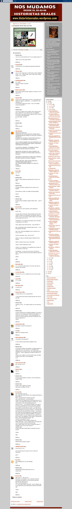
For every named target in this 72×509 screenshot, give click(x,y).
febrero (50, 268)
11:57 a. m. (18, 308)
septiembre (51, 109)
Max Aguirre (18, 285)
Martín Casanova (19, 89)
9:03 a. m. (18, 494)
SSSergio (18, 71)
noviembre (51, 106)
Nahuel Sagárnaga (19, 337)
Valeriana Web (50, 303)
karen (17, 459)
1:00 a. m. (18, 78)
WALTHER (18, 131)
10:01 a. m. (18, 204)
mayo (50, 263)
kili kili (17, 171)
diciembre (51, 104)
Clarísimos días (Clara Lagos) (54, 160)
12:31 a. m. (18, 68)
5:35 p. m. (18, 389)
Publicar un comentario (17, 497)
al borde (50, 178)
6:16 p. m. (18, 334)
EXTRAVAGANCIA (19, 80)
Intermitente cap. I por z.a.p (54, 253)
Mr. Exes (17, 206)
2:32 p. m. (18, 328)
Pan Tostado (49, 296)
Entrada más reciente (15, 501)
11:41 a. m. (18, 289)
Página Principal (28, 501)
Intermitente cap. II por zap (53, 213)
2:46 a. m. (18, 95)
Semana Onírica (19, 292)
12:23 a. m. (18, 62)
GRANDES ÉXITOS (20, 446)
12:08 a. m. (18, 360)
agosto (50, 258)
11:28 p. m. (18, 344)
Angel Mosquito (19, 324)
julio (49, 259)
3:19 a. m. (18, 107)
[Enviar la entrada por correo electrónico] (41, 49)
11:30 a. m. (18, 283)
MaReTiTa (18, 369)
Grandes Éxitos (50, 286)
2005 (49, 273)
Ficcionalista (49, 284)
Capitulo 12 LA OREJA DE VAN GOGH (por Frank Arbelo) (53, 199)
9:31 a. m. (18, 183)
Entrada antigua (40, 501)
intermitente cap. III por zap (54, 148)
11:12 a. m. (18, 276)
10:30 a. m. (18, 444)
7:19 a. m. (18, 168)
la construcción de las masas (54, 116)
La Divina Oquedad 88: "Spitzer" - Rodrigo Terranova (53, 222)
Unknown (18, 97)
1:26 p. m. (18, 366)
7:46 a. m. (18, 175)
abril (50, 264)
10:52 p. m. (18, 473)
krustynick (18, 64)
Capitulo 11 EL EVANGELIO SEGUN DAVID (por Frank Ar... (54, 238)
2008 (49, 101)
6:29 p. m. (18, 437)
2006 (49, 271)
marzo (50, 266)
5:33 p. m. (18, 381)
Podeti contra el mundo (52, 298)
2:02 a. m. (18, 87)
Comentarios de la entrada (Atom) (24, 504)
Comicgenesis (50, 281)
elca (16, 330)
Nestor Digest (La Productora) (53, 295)
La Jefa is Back (19, 272)
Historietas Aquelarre (51, 288)
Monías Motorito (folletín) (52, 293)
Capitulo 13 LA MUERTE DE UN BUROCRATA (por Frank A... (54, 137)
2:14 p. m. (18, 373)
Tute (48, 302)
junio (50, 261)
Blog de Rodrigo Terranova (52, 279)
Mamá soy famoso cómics (52, 291)
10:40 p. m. (18, 465)
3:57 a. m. (18, 120)
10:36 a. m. (18, 261)
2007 (49, 102)
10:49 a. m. (18, 269)
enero (50, 269)
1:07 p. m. (18, 321)
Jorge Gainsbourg (19, 362)
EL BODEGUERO (52, 168)
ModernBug (18, 264)
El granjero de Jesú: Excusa (54, 156)
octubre (50, 107)
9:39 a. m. (18, 196)
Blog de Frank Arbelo (51, 277)
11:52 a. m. (18, 300)
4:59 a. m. (18, 128)
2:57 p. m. (18, 457)
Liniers (17, 278)
